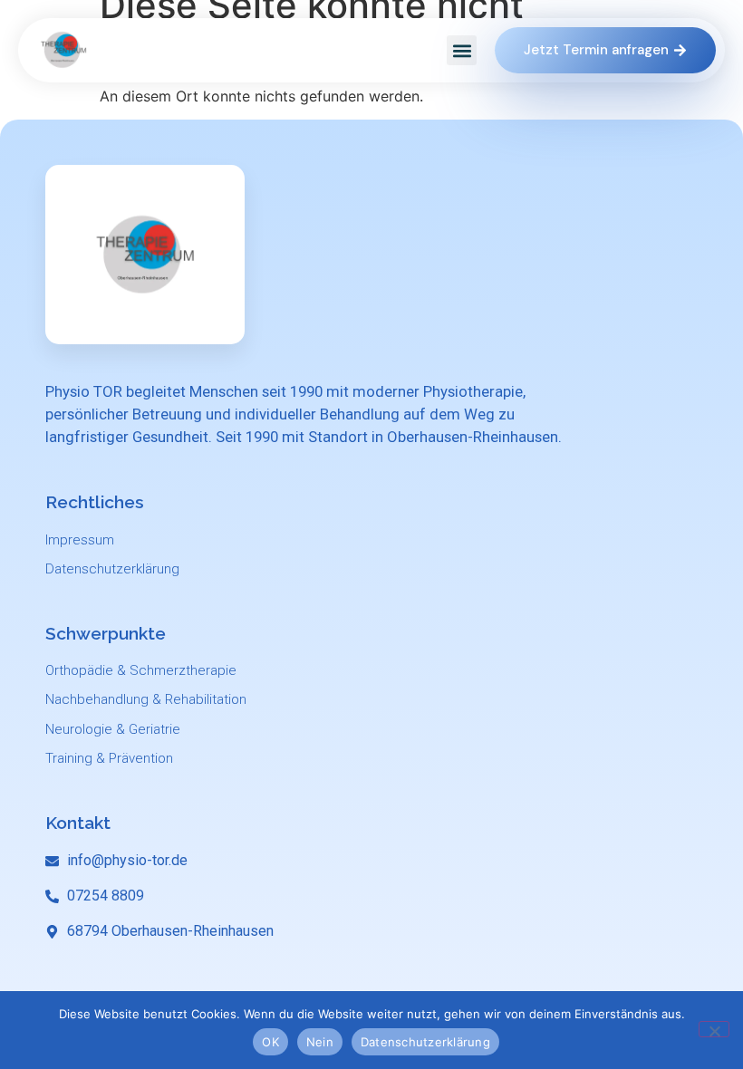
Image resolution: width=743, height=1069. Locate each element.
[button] (462, 50)
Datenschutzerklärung (425, 1042)
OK (270, 1042)
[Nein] (714, 1029)
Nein (319, 1042)
